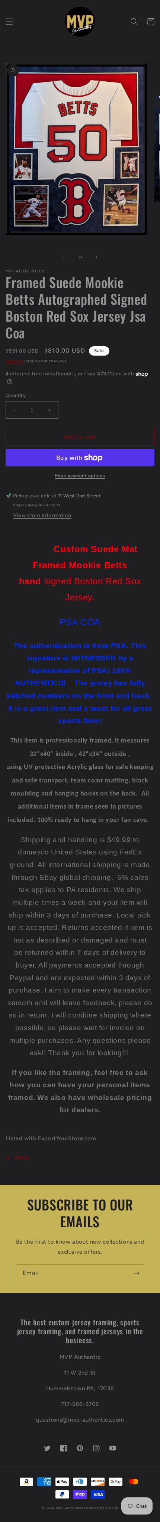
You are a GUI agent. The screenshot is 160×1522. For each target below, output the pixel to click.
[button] (9, 21)
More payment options (80, 475)
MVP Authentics (69, 1508)
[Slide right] (96, 257)
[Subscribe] (136, 1273)
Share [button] (21, 1157)
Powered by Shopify (101, 1508)
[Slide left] (63, 257)
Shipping (14, 361)
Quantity (16, 395)
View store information (42, 515)
